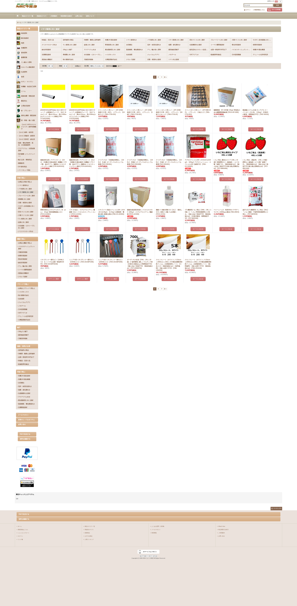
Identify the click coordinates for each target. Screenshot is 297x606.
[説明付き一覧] (120, 66)
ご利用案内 (221, 532)
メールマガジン (23, 415)
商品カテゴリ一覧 (90, 526)
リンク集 (20, 539)
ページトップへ (277, 508)
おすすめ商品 (88, 536)
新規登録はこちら (260, 9)
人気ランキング (89, 539)
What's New (221, 526)
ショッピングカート (23, 532)
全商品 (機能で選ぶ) (25, 243)
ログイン (248, 9)
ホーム (20, 526)
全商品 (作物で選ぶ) (25, 182)
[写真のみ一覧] (115, 66)
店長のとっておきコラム (26, 420)
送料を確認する (25, 439)
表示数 (44, 66)
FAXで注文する (25, 434)
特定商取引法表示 (223, 529)
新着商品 (87, 532)
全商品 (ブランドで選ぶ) (26, 288)
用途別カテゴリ (89, 529)
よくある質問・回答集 (158, 526)
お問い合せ (22, 424)
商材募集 (154, 532)
